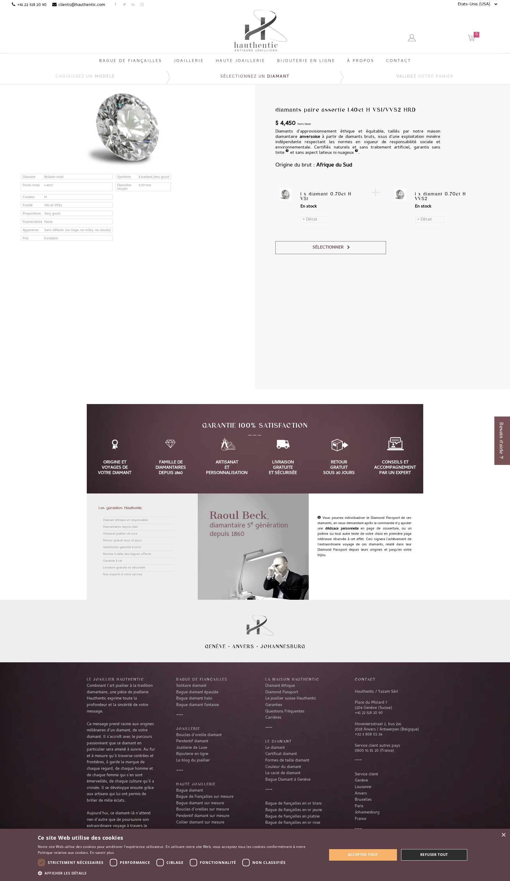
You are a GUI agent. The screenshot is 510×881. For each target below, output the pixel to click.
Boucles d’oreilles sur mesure (202, 809)
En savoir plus (102, 852)
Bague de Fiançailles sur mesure (204, 797)
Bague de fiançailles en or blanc (293, 803)
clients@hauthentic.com (81, 5)
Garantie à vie (112, 561)
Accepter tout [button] (363, 854)
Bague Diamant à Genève (287, 780)
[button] (178, 873)
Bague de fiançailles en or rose (292, 823)
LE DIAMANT (278, 741)
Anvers (243, 646)
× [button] (503, 835)
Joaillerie (188, 728)
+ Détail (310, 219)
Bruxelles (363, 800)
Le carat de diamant (282, 773)
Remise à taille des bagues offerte (127, 554)
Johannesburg (283, 646)
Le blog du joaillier (193, 760)
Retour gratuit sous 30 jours (122, 540)
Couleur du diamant (283, 767)
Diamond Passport (281, 692)
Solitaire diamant (191, 686)
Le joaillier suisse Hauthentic (290, 698)
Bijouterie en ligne (192, 754)
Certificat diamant (281, 754)
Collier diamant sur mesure (200, 822)
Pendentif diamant (192, 741)
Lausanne (363, 787)
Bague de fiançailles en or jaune (293, 810)
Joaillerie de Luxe (191, 748)
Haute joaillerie (196, 784)
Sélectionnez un (255, 76)
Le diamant (275, 748)
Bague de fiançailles (202, 679)
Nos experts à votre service (122, 574)
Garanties (273, 705)
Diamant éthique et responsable (125, 520)
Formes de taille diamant (287, 760)
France (360, 819)
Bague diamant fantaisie (197, 705)
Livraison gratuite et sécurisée (124, 568)
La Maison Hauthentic (292, 679)
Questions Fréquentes (284, 711)
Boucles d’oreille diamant (199, 735)
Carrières (273, 718)
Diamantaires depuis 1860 (120, 527)
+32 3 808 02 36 (368, 734)
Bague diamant (189, 790)
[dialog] (255, 855)
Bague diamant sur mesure (200, 803)
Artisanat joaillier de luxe (120, 534)
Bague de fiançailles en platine (292, 816)
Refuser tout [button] (434, 854)
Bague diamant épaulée (197, 692)
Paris (359, 806)
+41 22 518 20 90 (31, 5)
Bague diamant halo (194, 698)
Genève (215, 646)
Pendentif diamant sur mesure (202, 816)
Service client (366, 774)
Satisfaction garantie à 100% (122, 547)
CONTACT (365, 679)
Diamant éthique (280, 686)
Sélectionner (328, 247)
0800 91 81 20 (367, 751)
